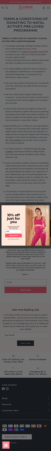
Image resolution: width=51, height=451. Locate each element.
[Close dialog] (48, 207)
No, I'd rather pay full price (13, 239)
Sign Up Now (13, 235)
